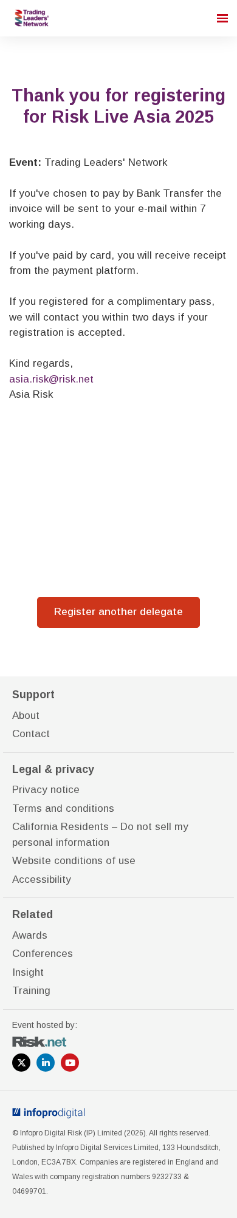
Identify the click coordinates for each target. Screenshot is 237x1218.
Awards (29, 935)
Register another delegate (118, 612)
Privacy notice (46, 789)
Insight (28, 972)
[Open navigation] (222, 18)
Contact (31, 734)
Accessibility (41, 879)
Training (31, 990)
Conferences (42, 953)
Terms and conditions (63, 808)
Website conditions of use (74, 860)
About (26, 715)
